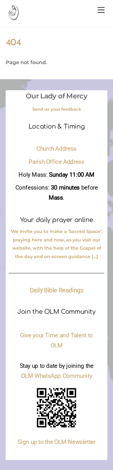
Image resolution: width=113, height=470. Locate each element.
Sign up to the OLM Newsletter (56, 442)
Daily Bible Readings (56, 290)
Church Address (56, 148)
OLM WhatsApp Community (56, 376)
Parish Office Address (56, 161)
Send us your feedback (56, 109)
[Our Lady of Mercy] (13, 17)
